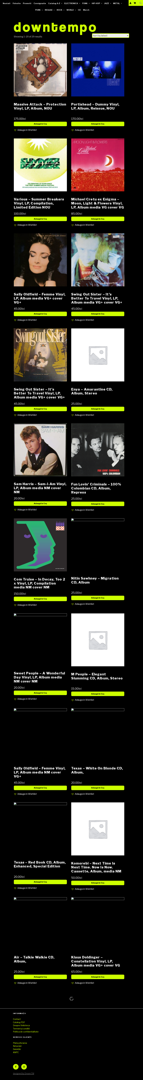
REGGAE (49, 10)
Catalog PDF (19, 1022)
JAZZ (106, 3)
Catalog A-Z (54, 3)
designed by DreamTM (23, 1073)
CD (79, 10)
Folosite (17, 3)
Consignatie (40, 3)
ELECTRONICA (71, 3)
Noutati (6, 3)
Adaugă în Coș (40, 124)
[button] (140, 3)
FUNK (85, 3)
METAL (116, 3)
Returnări (17, 1046)
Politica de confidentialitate (26, 1031)
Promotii (27, 3)
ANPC (16, 1052)
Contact (17, 1019)
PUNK (38, 10)
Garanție (17, 1049)
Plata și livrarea (20, 1043)
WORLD (70, 10)
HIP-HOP (96, 3)
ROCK (59, 10)
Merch (86, 10)
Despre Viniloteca (21, 1025)
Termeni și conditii (21, 1028)
